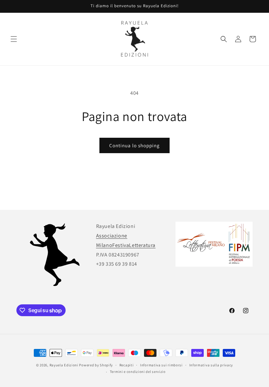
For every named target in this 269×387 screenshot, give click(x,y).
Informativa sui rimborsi (161, 365)
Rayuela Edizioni (64, 365)
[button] (14, 39)
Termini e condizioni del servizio (138, 371)
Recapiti (126, 365)
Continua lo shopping (134, 145)
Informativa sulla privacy (211, 365)
